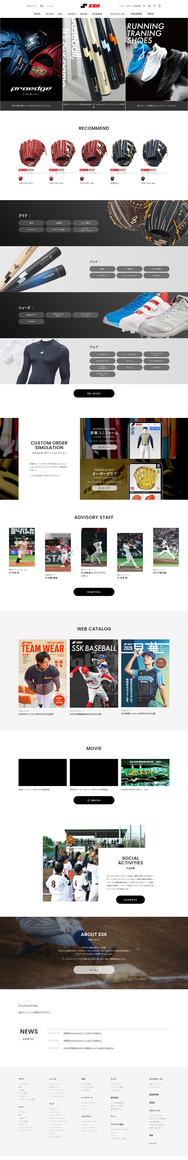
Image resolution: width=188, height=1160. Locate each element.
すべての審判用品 (117, 1103)
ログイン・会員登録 (133, 6)
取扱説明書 (154, 1094)
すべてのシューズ (55, 1084)
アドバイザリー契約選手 (157, 1118)
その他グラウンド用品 (118, 1138)
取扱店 (152, 1102)
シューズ (24, 307)
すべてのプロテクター (88, 1121)
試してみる (105, 447)
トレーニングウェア (129, 354)
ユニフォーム (102, 354)
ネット (113, 1135)
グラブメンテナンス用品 (27, 1099)
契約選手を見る (94, 592)
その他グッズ (115, 1090)
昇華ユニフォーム (155, 1084)
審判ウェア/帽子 (117, 1106)
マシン (113, 1116)
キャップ (129, 367)
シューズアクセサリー (56, 1096)
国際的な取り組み (155, 1128)
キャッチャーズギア (87, 1127)
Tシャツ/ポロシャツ (156, 361)
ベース (113, 1132)
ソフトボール (31, 229)
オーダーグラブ (154, 1087)
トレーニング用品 (117, 1087)
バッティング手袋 (87, 1087)
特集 (42, 6)
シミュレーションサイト (102, 374)
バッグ (83, 1106)
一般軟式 (58, 223)
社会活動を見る (130, 899)
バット (94, 261)
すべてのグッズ (116, 1084)
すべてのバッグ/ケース (89, 1103)
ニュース (50, 6)
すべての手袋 (86, 1084)
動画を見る (96, 800)
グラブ (23, 215)
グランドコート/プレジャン (58, 1121)
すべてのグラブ (24, 1084)
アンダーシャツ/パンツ (156, 354)
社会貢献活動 (154, 1122)
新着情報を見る (28, 1039)
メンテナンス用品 (58, 229)
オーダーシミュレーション (85, 230)
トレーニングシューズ (85, 315)
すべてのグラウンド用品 (119, 1129)
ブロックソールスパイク (58, 315)
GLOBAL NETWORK (156, 1125)
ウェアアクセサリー (55, 1136)
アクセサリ (156, 275)
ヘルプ (121, 6)
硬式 (31, 223)
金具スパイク (31, 315)
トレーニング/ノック (129, 275)
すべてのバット (24, 1112)
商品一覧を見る (94, 393)
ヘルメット (84, 1124)
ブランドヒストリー (155, 1115)
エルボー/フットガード (89, 1130)
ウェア (94, 346)
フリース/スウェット (55, 1124)
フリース (129, 361)
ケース (83, 1109)
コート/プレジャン (102, 361)
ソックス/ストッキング (102, 368)
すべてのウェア (54, 1109)
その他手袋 (85, 1090)
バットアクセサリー (25, 1130)
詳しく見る (94, 970)
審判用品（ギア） (116, 1109)
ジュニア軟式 (85, 223)
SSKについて (32, 6)
